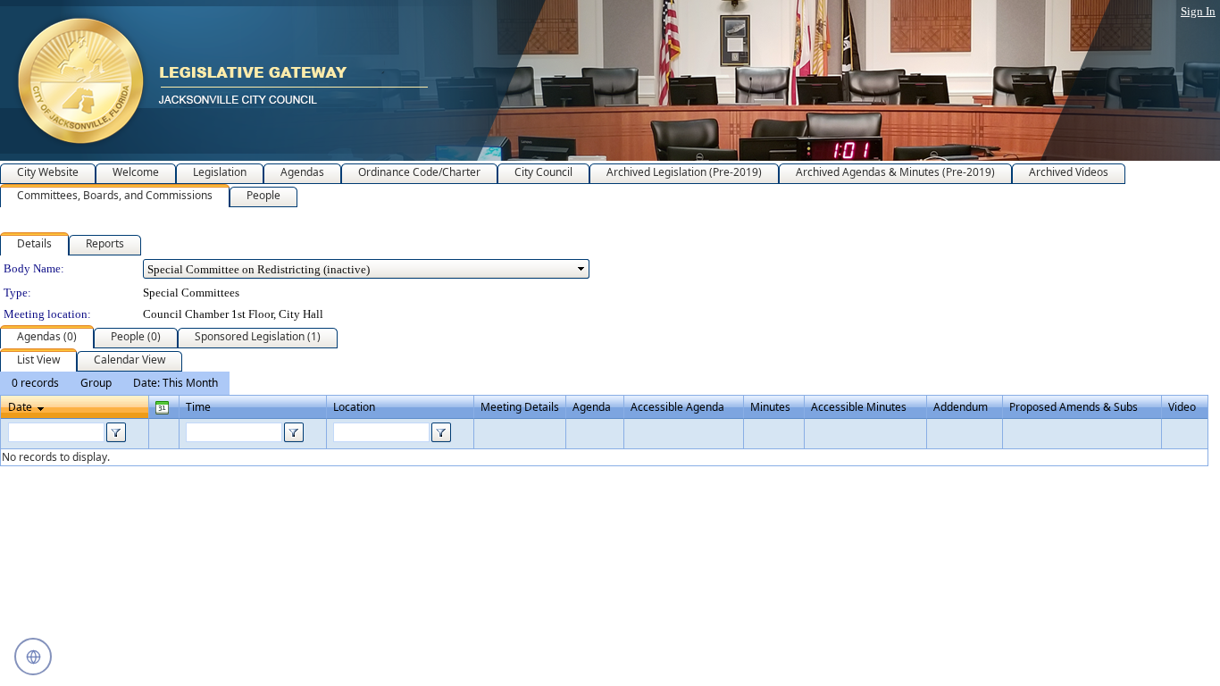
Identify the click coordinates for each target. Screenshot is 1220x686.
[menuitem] (35, 383)
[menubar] (115, 383)
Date (20, 406)
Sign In (1198, 11)
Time (198, 406)
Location (354, 406)
